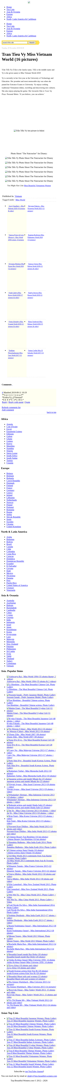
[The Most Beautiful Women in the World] (29, 2)
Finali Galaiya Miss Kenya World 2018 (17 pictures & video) (15, 295)
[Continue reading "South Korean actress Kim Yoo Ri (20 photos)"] (27, 971)
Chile (8, 549)
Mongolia (10, 641)
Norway (9, 502)
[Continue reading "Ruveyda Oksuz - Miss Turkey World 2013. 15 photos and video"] (32, 992)
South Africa (11, 456)
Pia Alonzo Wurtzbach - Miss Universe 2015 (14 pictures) (31, 987)
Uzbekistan (11, 663)
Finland (9, 485)
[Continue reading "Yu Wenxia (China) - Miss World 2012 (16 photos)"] (29, 729)
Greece (9, 493)
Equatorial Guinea (14, 431)
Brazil (9, 544)
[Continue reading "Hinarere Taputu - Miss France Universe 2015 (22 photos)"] (32, 868)
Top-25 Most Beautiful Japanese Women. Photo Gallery (30, 1021)
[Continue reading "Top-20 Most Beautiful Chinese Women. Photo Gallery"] (31, 1024)
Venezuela (10, 590)
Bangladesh (11, 608)
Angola (9, 424)
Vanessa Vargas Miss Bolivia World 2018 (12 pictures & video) (35, 266)
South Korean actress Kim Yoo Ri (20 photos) (26, 973)
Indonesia (10, 622)
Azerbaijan (11, 603)
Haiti (8, 571)
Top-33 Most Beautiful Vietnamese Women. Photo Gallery (32, 1061)
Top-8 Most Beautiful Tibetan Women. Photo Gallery (29, 1053)
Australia (10, 600)
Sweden (9, 522)
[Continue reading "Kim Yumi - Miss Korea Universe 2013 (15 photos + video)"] (32, 818)
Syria (8, 654)
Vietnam (18, 196)
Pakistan (10, 646)
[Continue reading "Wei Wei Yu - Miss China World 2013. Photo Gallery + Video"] (32, 897)
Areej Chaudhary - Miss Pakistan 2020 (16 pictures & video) (16, 208)
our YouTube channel (34, 1071)
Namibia (10, 448)
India (8, 620)
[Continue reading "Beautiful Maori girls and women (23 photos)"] (27, 976)
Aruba (9, 537)
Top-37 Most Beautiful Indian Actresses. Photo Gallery (30, 1042)
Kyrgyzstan (11, 634)
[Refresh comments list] (12, 384)
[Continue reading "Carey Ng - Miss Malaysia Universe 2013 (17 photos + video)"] (32, 753)
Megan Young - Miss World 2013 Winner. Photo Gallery (31, 941)
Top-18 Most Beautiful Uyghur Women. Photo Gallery (30, 1048)
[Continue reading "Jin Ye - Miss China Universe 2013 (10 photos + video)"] (31, 811)
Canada (9, 546)
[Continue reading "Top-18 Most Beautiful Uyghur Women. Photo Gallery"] (31, 1045)
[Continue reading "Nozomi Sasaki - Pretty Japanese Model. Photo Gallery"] (31, 695)
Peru (8, 580)
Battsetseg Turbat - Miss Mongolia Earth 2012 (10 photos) (31, 776)
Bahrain (9, 605)
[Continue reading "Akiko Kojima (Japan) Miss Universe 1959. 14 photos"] (31, 960)
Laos (8, 637)
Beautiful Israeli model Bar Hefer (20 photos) (26, 957)
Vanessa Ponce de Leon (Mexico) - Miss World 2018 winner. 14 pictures (16, 237)
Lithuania (10, 497)
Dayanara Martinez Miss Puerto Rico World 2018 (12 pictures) (16, 266)
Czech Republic (13, 481)
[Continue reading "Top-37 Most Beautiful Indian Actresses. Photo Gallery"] (31, 1040)
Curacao (10, 556)
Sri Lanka (10, 651)
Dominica (10, 559)
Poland (9, 505)
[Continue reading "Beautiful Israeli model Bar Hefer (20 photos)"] (27, 954)
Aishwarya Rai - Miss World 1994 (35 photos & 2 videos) (31, 681)
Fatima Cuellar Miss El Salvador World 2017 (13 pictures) (36, 353)
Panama (9, 578)
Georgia (9, 617)
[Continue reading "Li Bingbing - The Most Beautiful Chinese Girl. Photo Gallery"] (32, 687)
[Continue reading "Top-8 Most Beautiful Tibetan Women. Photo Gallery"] (30, 1051)
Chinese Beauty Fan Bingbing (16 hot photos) (26, 839)
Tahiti (8, 656)
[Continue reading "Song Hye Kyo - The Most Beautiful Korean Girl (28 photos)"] (32, 742)
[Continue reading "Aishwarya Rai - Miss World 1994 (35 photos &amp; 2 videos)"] (32, 679)
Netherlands (11, 500)
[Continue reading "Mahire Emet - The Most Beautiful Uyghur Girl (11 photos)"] (32, 711)
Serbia (9, 514)
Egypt (9, 429)
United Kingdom (13, 526)
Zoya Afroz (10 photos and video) (21, 968)
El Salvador (11, 566)
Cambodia (10, 610)
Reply (4, 402)
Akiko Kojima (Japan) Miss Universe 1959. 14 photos (30, 962)
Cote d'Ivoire (12, 427)
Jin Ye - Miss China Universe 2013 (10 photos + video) (30, 813)
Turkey (9, 661)
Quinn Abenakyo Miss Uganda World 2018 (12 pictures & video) (16, 324)
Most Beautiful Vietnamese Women (37, 186)
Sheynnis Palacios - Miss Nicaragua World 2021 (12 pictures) (36, 208)
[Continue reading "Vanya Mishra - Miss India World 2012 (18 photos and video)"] (32, 876)
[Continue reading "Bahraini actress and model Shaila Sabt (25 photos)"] (29, 805)
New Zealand (12, 644)
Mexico (9, 573)
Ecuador (10, 563)
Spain (8, 519)
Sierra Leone (11, 453)
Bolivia (9, 542)
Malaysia (10, 639)
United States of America (17, 585)
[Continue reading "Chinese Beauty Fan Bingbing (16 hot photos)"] (27, 837)
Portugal (10, 507)
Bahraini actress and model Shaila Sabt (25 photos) (28, 807)
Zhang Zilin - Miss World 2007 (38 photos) (25, 737)
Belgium (10, 476)
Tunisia (9, 460)
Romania (10, 510)
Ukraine (9, 524)
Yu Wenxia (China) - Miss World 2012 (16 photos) (28, 731)
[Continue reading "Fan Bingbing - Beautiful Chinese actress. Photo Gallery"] (32, 703)
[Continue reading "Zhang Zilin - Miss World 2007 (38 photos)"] (26, 734)
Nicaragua (10, 576)
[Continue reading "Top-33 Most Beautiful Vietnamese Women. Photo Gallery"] (32, 1059)
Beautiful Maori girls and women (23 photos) (26, 979)
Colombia (10, 551)
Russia (9, 512)
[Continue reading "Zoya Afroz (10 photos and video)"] (22, 965)
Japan (8, 627)
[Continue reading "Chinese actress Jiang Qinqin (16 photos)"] (25, 850)
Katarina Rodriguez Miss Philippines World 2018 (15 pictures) (36, 237)
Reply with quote (16, 402)
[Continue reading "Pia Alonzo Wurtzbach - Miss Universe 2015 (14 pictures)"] (32, 984)
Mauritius (10, 446)
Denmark (10, 483)
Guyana (9, 568)
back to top (51, 412)
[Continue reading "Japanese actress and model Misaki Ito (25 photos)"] (29, 779)
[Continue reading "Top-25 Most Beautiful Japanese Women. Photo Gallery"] (32, 1018)
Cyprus (9, 615)
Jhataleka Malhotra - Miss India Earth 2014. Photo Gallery (31, 847)
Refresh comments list (11, 407)
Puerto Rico (11, 583)
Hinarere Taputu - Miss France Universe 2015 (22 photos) (31, 871)
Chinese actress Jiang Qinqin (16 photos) (24, 853)
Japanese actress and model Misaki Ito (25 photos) (28, 781)
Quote (27, 402)
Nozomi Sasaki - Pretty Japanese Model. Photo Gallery (30, 697)
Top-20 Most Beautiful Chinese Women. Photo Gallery (30, 1026)
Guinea (9, 441)
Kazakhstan (11, 629)
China (9, 612)
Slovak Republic (13, 517)
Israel (8, 625)
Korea (9, 632)
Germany (10, 490)
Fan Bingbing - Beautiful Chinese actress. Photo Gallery (31, 705)
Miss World (20, 200)
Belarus (9, 473)
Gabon (9, 436)
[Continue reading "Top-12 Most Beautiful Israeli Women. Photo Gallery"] (30, 1064)
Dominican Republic (15, 561)
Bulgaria (10, 478)
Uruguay (10, 588)
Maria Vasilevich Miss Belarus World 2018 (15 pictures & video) (35, 324)
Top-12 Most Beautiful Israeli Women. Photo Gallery (29, 1066)
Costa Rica (11, 554)
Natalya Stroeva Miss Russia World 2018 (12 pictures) (35, 295)
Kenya (9, 443)
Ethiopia (10, 434)
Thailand (10, 658)
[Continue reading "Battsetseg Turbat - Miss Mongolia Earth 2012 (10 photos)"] (32, 773)
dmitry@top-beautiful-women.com (42, 1076)
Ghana (9, 439)
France (9, 488)
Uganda (9, 463)
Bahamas (10, 539)
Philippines (11, 649)
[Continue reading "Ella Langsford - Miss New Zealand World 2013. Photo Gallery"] (32, 887)
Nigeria (9, 451)
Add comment (8, 410)
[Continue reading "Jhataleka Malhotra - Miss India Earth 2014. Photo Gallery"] (32, 845)
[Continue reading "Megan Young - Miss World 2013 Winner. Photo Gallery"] (32, 938)
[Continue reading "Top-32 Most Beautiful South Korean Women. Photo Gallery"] (32, 1032)
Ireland (9, 495)
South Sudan (11, 458)
